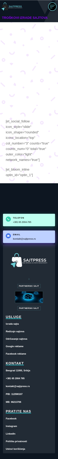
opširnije (17, 105)
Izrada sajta (12, 324)
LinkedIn (10, 433)
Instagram (11, 426)
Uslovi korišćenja (15, 449)
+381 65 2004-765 (22, 222)
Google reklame (14, 346)
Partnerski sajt (29, 286)
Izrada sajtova (27, 70)
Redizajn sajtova (15, 331)
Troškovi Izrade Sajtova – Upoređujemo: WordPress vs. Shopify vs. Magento (27, 65)
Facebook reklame (16, 353)
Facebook (11, 418)
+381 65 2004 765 (15, 378)
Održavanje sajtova (16, 339)
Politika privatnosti (16, 441)
